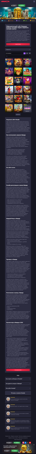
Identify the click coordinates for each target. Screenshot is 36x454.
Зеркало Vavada (18, 44)
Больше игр (18, 114)
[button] (1, 13)
